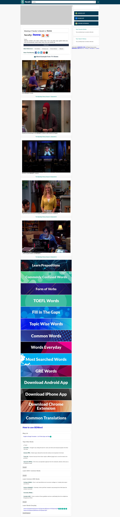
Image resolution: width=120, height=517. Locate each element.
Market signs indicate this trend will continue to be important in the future (43, 452)
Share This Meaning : (29, 52)
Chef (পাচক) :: (26, 447)
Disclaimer (92, 48)
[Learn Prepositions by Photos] (46, 271)
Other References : (28, 48)
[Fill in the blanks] (46, 317)
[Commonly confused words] (46, 282)
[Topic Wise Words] (46, 329)
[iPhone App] (46, 399)
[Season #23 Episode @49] (63, 509)
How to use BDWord (33, 427)
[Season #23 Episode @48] (65, 509)
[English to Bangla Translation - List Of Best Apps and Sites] (50, 437)
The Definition (37, 48)
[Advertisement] (45, 15)
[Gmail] (44, 53)
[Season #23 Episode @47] (66, 509)
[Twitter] (39, 53)
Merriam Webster (53, 48)
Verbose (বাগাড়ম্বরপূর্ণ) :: (28, 487)
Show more (46, 45)
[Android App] (46, 388)
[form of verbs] (46, 294)
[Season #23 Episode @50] (61, 509)
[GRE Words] (46, 376)
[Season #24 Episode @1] (59, 509)
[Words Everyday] (46, 352)
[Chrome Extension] (46, 411)
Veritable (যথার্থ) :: (27, 496)
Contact (97, 48)
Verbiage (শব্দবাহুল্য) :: (28, 482)
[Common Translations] (46, 423)
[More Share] (47, 53)
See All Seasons (26, 513)
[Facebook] (36, 53)
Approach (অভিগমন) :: (28, 461)
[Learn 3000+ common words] (46, 341)
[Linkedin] (41, 53)
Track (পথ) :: (26, 456)
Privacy (87, 48)
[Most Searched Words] (46, 364)
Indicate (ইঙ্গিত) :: (27, 452)
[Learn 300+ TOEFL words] (46, 306)
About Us (82, 48)
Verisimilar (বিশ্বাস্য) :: (28, 492)
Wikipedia (61, 48)
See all (24, 467)
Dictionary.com (45, 48)
